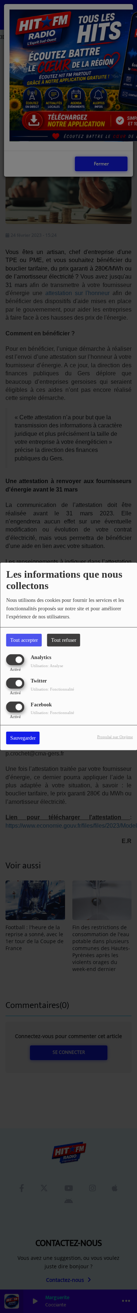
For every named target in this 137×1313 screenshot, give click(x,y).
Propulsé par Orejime (115, 736)
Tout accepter (24, 640)
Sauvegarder (23, 737)
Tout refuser (63, 640)
